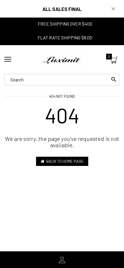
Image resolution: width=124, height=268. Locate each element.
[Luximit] (62, 59)
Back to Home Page (65, 161)
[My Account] (62, 259)
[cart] (114, 60)
